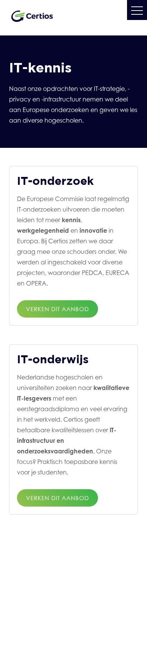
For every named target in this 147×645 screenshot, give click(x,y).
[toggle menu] (137, 10)
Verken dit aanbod (57, 309)
